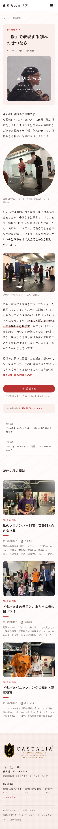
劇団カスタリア (15, 5)
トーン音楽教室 (45, 815)
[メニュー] (51, 5)
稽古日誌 (17, 18)
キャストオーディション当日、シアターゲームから (28, 446)
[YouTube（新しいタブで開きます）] (18, 767)
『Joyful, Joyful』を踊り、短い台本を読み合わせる (29, 428)
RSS (5, 820)
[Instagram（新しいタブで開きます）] (11, 767)
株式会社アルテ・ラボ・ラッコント (19, 815)
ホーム (6, 18)
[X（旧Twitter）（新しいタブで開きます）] (5, 767)
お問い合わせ (15, 820)
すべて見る (10, 797)
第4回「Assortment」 (33, 408)
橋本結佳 (30, 50)
